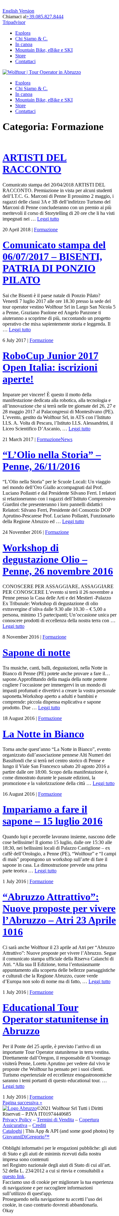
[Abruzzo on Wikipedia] (20, 1108)
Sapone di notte (36, 652)
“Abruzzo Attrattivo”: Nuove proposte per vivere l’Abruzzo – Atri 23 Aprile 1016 (59, 914)
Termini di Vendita (55, 1119)
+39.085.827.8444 (44, 16)
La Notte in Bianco (43, 734)
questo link (13, 1176)
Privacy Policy (17, 1119)
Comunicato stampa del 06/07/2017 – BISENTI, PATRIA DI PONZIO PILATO (54, 262)
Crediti (39, 1125)
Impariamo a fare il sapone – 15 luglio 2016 (52, 815)
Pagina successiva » (22, 1102)
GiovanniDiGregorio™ (26, 1136)
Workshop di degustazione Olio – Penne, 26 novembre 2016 (58, 559)
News (66, 439)
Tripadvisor (14, 22)
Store (20, 55)
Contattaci (25, 61)
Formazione (46, 229)
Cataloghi (12, 1131)
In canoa (23, 44)
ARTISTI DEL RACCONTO (35, 163)
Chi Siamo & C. (31, 38)
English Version (18, 11)
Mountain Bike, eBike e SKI (44, 50)
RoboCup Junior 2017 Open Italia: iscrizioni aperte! (50, 367)
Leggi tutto (48, 218)
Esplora (22, 33)
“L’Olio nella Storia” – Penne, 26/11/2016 (52, 460)
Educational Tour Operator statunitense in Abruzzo (56, 1019)
